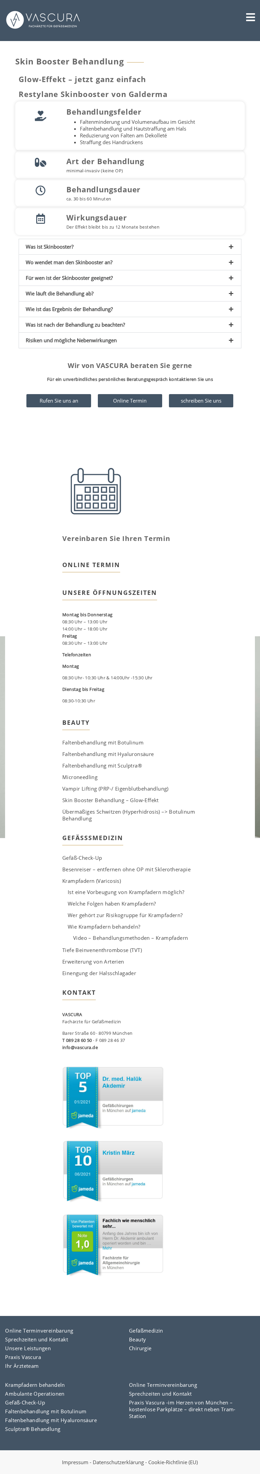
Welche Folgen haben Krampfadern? (112, 903)
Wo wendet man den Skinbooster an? (69, 262)
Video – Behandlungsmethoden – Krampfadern (130, 937)
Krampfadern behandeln (35, 1384)
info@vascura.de (80, 1047)
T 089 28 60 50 (77, 1040)
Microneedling (80, 777)
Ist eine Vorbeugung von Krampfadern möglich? (126, 892)
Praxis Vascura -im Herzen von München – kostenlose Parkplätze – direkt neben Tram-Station (182, 1409)
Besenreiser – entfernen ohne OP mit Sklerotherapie (126, 869)
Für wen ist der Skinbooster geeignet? (69, 277)
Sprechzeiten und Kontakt (36, 1339)
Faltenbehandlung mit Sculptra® (102, 765)
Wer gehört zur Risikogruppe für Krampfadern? (125, 915)
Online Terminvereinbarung (39, 1330)
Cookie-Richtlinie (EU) (173, 1462)
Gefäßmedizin (146, 1330)
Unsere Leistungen (28, 1348)
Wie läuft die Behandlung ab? (59, 293)
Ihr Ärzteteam (22, 1365)
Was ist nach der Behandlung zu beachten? (75, 324)
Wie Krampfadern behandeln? (104, 926)
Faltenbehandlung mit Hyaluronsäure (108, 754)
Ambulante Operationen (34, 1393)
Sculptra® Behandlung (32, 1428)
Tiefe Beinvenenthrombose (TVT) (102, 950)
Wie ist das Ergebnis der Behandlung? (69, 309)
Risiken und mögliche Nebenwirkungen (71, 340)
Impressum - (77, 1462)
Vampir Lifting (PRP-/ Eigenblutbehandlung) (115, 788)
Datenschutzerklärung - (120, 1462)
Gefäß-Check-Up (82, 857)
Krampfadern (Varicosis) (91, 880)
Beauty (137, 1339)
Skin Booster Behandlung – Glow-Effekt (110, 800)
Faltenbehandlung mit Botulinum (103, 742)
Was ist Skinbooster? (49, 246)
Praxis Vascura (23, 1357)
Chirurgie (140, 1348)
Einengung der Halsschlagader (99, 973)
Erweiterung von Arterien (93, 961)
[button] (130, 246)
